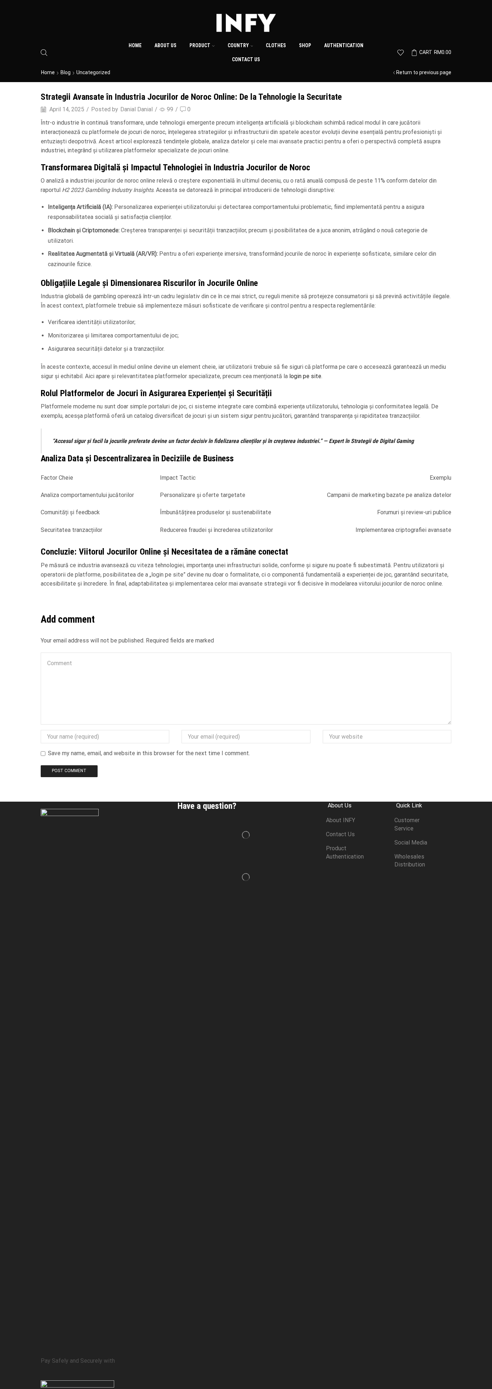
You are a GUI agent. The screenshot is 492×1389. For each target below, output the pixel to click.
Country (238, 45)
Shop (305, 45)
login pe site (305, 376)
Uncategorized (93, 72)
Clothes (276, 45)
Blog (66, 72)
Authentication (343, 45)
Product (199, 45)
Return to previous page (423, 72)
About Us (165, 45)
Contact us (246, 59)
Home (135, 45)
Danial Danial (136, 109)
